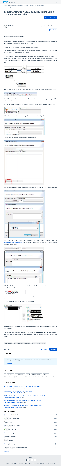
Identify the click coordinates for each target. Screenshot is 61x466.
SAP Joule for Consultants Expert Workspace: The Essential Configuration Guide (24, 395)
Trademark (36, 463)
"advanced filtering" (8, 376)
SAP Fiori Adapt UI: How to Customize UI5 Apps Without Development (22, 386)
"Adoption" (45, 374)
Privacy (7, 463)
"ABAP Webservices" (19, 374)
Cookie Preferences (50, 463)
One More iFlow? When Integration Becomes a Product (18, 391)
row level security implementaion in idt (22, 343)
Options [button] (44, 20)
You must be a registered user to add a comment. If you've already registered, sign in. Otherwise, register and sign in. (29, 359)
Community (12, 2)
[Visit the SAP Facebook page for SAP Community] (26, 460)
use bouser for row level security (38, 343)
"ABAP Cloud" (10, 374)
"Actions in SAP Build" (36, 374)
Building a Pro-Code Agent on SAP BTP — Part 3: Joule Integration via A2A (23, 405)
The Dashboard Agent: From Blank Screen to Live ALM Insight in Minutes (22, 400)
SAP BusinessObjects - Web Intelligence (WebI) (13, 36)
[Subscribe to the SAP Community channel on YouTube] (31, 460)
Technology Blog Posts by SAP (13, 397)
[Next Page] (32, 379)
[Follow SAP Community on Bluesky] (29, 460)
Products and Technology (16, 5)
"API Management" (49, 376)
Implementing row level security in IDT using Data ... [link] (15, 7)
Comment (9, 363)
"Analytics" (40, 376)
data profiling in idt (8, 343)
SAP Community (7, 5)
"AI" (25, 376)
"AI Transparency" (18, 376)
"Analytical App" (32, 376)
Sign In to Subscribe (50, 17)
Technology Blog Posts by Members (37, 5)
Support (42, 463)
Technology (25, 5)
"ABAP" (27, 374)
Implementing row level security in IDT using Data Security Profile (29, 13)
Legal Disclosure (28, 463)
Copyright (20, 463)
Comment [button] (53, 349)
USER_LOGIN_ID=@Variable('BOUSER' (14, 242)
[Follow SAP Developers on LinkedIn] (34, 460)
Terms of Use (14, 463)
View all (6, 451)
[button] (51, 29)
